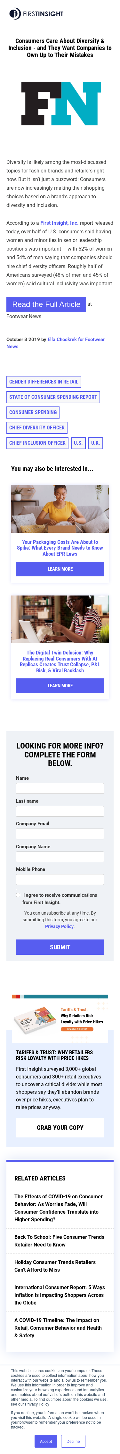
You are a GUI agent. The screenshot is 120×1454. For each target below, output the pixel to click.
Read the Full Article (46, 304)
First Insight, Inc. (59, 223)
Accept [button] (46, 1441)
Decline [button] (73, 1441)
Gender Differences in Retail (43, 382)
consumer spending (33, 412)
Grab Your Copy (60, 1127)
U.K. (95, 443)
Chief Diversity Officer (37, 428)
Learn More (60, 569)
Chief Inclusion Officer (37, 443)
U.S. (78, 443)
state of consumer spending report (53, 397)
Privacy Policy (59, 926)
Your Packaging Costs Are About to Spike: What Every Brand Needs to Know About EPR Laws (60, 548)
